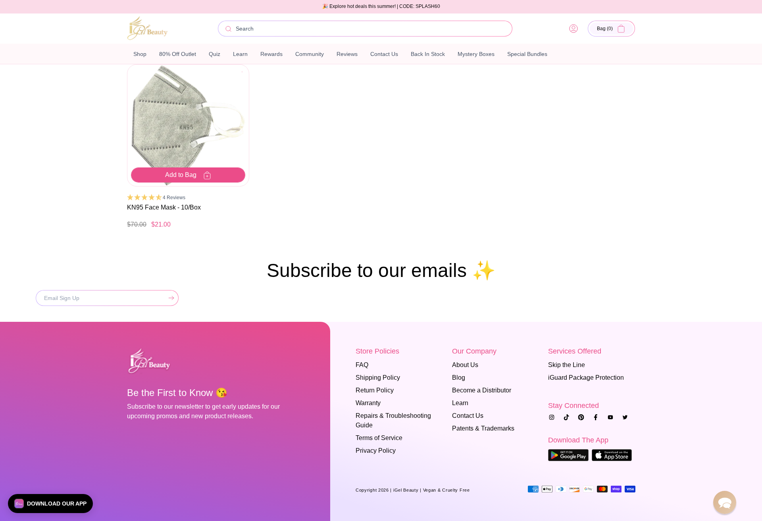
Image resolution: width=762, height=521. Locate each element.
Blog (458, 377)
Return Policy (375, 390)
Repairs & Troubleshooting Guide (393, 420)
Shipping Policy (378, 377)
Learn (460, 403)
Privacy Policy (376, 450)
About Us (465, 364)
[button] (611, 29)
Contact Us (467, 415)
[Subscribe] (169, 298)
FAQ (362, 364)
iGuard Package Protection (586, 377)
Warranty (368, 403)
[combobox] (365, 28)
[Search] (228, 29)
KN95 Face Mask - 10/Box (164, 207)
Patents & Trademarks (483, 428)
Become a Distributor (481, 390)
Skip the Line (566, 364)
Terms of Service (379, 437)
